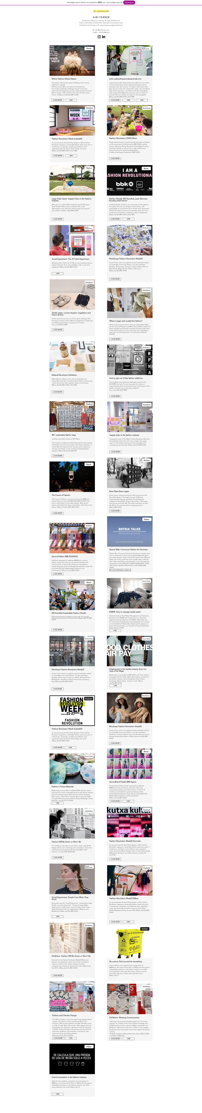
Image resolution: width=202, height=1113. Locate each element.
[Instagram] (99, 37)
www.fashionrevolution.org (112, 23)
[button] (71, 100)
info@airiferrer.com (102, 30)
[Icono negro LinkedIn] (103, 36)
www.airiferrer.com (113, 20)
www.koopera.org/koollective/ (111, 25)
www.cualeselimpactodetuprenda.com (125, 79)
